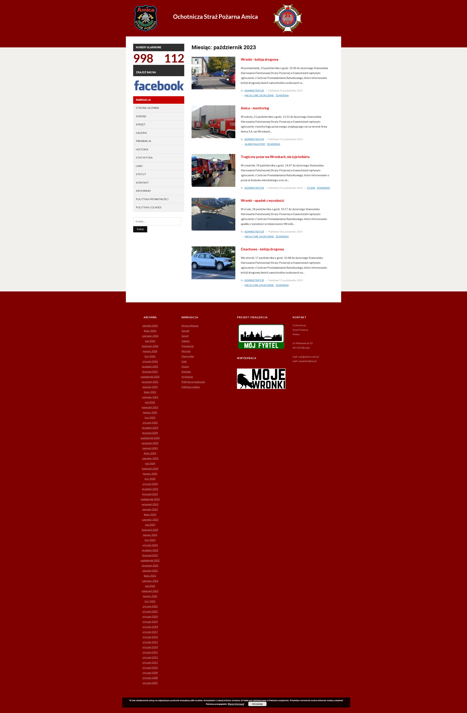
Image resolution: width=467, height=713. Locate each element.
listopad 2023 (150, 494)
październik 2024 (150, 437)
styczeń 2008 (150, 677)
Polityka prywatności (152, 199)
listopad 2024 (150, 432)
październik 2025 (150, 376)
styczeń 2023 (150, 545)
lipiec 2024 (150, 453)
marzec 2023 (150, 534)
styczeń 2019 (150, 621)
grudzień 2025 (150, 366)
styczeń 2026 (150, 361)
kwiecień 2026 (150, 346)
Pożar (311, 187)
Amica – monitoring (255, 108)
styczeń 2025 (150, 422)
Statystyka (144, 157)
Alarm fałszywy (255, 144)
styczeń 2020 (150, 616)
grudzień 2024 (150, 427)
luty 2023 (150, 539)
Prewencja (143, 141)
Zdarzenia (282, 95)
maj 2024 (150, 463)
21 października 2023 (291, 139)
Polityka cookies (148, 207)
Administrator (254, 90)
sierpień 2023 (150, 509)
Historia (142, 149)
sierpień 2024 (150, 448)
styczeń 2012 (150, 657)
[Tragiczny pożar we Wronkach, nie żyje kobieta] (213, 170)
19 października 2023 (291, 187)
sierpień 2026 (150, 325)
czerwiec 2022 (150, 580)
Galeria (141, 132)
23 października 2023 (291, 90)
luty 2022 (150, 601)
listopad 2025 (150, 371)
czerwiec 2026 (150, 335)
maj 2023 (150, 524)
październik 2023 (150, 499)
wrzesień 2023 (150, 504)
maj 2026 (150, 340)
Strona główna (147, 107)
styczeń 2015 (150, 642)
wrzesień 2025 (150, 381)
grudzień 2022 (150, 550)
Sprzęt (141, 124)
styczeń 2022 (150, 606)
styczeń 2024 (150, 483)
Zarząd (141, 116)
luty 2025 (150, 417)
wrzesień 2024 (150, 443)
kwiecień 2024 (150, 468)
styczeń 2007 (150, 682)
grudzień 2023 (150, 488)
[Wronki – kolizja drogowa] (213, 73)
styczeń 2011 (150, 662)
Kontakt (142, 182)
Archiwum (143, 190)
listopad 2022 (150, 555)
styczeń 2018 (150, 626)
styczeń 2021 (150, 611)
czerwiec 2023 (150, 519)
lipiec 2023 (150, 514)
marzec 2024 (150, 473)
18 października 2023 (291, 231)
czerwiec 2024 (150, 458)
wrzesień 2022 (150, 565)
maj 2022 (150, 585)
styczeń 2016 (150, 636)
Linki (139, 165)
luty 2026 (150, 356)
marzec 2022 (150, 596)
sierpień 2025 (150, 386)
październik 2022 (150, 560)
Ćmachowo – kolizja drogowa (262, 249)
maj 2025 (150, 402)
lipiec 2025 (150, 391)
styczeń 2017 (150, 631)
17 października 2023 (291, 280)
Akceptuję (257, 704)
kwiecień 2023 (150, 529)
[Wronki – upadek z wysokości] (213, 214)
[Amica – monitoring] (213, 121)
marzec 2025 (150, 412)
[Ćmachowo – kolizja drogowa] (213, 262)
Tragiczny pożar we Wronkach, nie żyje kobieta (275, 157)
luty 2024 (150, 478)
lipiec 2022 (150, 575)
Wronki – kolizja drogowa (259, 59)
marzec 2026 (150, 351)
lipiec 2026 (150, 330)
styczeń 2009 (150, 672)
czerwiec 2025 (150, 397)
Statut (141, 174)
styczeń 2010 (150, 667)
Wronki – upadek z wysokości (262, 200)
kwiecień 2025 (150, 407)
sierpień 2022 (150, 570)
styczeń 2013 (150, 652)
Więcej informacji (236, 704)
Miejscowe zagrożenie (259, 95)
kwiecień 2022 (150, 591)
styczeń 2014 (150, 647)
